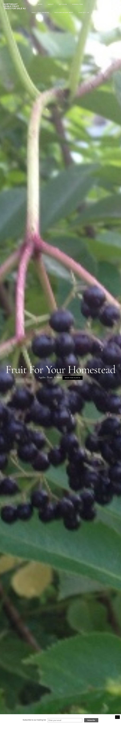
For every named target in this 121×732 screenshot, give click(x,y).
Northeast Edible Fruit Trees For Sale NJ (15, 6)
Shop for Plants (72, 377)
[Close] (117, 717)
